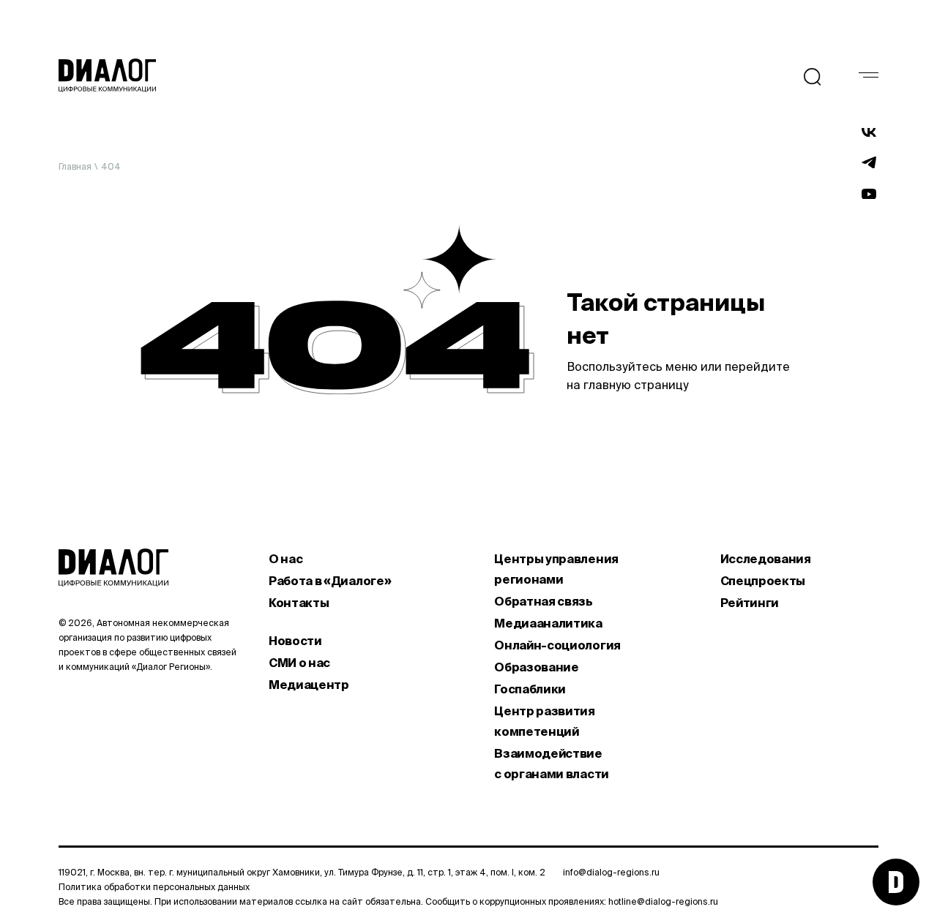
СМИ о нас (299, 662)
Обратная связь (543, 601)
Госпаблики (530, 689)
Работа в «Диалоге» (330, 580)
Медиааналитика (548, 623)
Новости (295, 640)
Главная (75, 166)
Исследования (765, 558)
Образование (536, 667)
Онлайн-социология (557, 645)
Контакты (299, 602)
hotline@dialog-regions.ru (663, 901)
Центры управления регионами (556, 569)
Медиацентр (309, 684)
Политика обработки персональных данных (154, 887)
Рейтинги (749, 602)
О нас (285, 558)
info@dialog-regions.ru (611, 872)
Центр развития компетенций (544, 721)
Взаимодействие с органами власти (551, 763)
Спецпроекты (762, 580)
